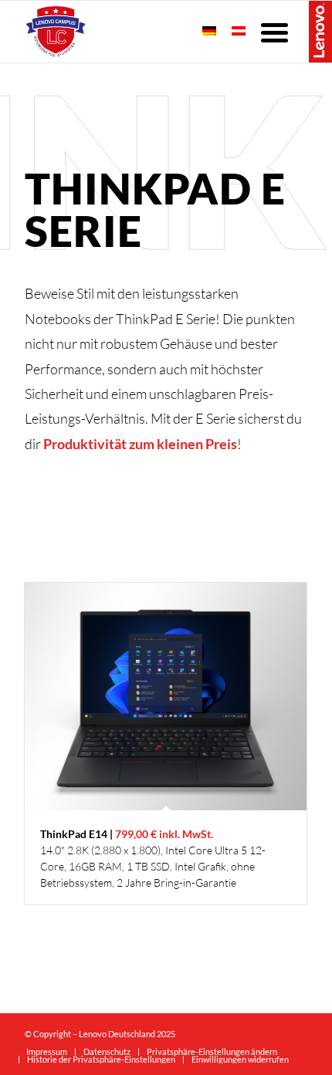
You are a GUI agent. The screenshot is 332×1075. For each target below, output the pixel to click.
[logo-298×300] (137, 32)
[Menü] (276, 32)
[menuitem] (276, 32)
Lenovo (320, 31)
